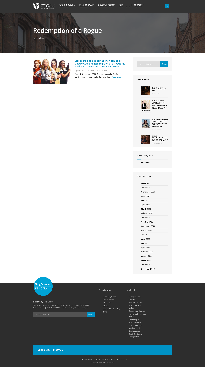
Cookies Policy (122, 359)
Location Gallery (86, 6)
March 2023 (146, 209)
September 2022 (148, 226)
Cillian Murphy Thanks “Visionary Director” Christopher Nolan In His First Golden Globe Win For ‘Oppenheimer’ (154, 105)
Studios (106, 306)
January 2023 (146, 217)
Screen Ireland (108, 300)
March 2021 (146, 260)
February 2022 (147, 252)
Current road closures (137, 311)
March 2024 (146, 183)
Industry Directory (106, 6)
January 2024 (146, 187)
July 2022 (145, 234)
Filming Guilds (108, 303)
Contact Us (139, 6)
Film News (90, 71)
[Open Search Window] (167, 6)
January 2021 (146, 265)
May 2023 (145, 200)
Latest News (143, 79)
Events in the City (135, 302)
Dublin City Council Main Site (105, 359)
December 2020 (148, 269)
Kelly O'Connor (102, 71)
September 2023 (148, 192)
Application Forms (87, 359)
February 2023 (147, 213)
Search (164, 64)
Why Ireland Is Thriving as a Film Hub (159, 88)
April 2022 (145, 247)
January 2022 (146, 256)
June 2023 (145, 196)
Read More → (117, 77)
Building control (134, 331)
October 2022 (147, 222)
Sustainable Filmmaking (111, 309)
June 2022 (145, 239)
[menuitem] (68, 5)
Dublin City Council (110, 297)
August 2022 (146, 230)
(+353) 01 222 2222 (52, 308)
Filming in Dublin (66, 6)
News (124, 6)
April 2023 (145, 205)
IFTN (105, 312)
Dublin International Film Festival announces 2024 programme (160, 138)
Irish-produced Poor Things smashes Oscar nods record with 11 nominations (160, 123)
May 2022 (145, 243)
